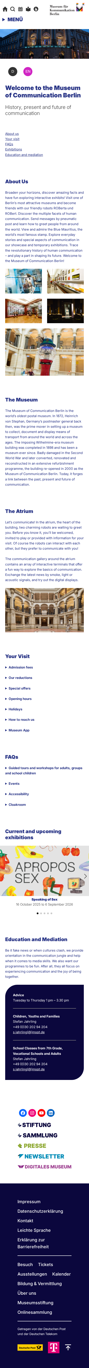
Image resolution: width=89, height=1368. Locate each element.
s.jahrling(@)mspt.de (29, 1032)
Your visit (12, 139)
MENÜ (15, 19)
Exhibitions (13, 149)
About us (12, 134)
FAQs (9, 144)
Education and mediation (24, 155)
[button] (37, 913)
